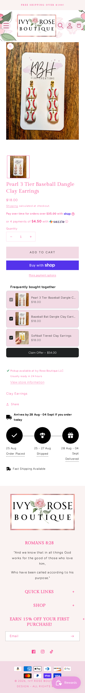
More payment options (42, 275)
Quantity (11, 228)
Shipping (12, 205)
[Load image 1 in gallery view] (18, 167)
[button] (6, 25)
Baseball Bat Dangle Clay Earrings (53, 316)
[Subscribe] (72, 636)
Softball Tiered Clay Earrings (51, 335)
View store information (27, 382)
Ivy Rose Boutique (44, 680)
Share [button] (15, 404)
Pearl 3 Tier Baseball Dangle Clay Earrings (53, 297)
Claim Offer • (42, 352)
